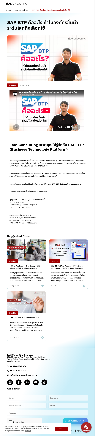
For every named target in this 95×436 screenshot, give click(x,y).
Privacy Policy (82, 431)
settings (28, 431)
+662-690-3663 (18, 370)
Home (8, 10)
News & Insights (21, 10)
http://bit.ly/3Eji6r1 (24, 207)
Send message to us (75, 421)
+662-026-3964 (18, 366)
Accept (61, 429)
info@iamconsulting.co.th (23, 375)
